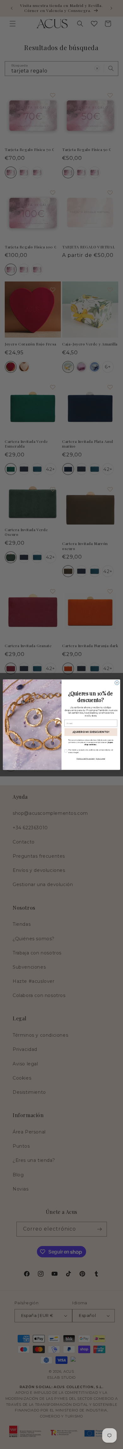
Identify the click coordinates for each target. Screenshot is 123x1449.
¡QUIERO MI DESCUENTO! (91, 731)
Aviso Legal (100, 758)
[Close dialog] (117, 683)
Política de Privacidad (85, 758)
